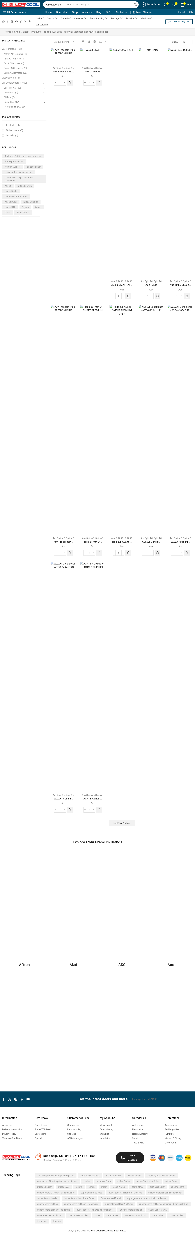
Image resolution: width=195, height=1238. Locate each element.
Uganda (57, 1221)
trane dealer (112, 1215)
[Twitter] (25, 21)
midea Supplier (30, 202)
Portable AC (132, 18)
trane (97, 1215)
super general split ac (47, 1204)
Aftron (24, 965)
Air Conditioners (10, 82)
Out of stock (14, 130)
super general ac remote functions (125, 1192)
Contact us (121, 12)
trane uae (42, 1221)
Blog (98, 12)
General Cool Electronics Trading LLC (106, 1230)
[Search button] (135, 4)
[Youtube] (16, 21)
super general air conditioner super (165, 1192)
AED (191, 12)
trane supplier (176, 1215)
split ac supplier (157, 1187)
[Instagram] (12, 21)
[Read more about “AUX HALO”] (157, 296)
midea (8, 186)
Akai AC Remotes (12, 58)
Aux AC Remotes (12, 63)
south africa (138, 1187)
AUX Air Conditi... (151, 541)
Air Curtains (42, 24)
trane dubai (157, 1215)
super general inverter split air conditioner (147, 1198)
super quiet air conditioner (49, 1215)
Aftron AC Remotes (13, 54)
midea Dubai (11, 202)
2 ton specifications (14, 161)
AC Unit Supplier (12, 167)
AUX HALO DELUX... (180, 284)
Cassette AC (80, 18)
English (181, 12)
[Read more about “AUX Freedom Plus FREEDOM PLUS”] (70, 83)
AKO (122, 965)
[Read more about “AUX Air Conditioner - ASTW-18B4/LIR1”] (99, 810)
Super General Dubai (111, 1198)
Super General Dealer (47, 1198)
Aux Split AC (59, 68)
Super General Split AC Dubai (119, 1204)
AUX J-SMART (92, 71)
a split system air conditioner (18, 172)
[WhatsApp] (3, 21)
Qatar (7, 212)
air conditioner (34, 167)
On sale (12, 135)
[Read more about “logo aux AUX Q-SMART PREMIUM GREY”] (128, 553)
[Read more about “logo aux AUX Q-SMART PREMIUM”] (99, 553)
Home (48, 12)
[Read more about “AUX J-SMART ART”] (128, 296)
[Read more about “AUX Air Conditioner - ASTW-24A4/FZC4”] (70, 810)
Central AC (52, 18)
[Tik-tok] (21, 21)
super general (177, 1187)
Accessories (9, 77)
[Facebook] (8, 21)
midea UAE (10, 207)
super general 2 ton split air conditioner (55, 1192)
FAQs (109, 12)
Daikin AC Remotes (13, 73)
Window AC (146, 18)
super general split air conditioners (53, 1210)
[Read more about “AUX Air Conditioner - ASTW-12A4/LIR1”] (157, 553)
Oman (38, 207)
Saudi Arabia (23, 212)
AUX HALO (151, 284)
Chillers (7, 97)
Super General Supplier (131, 1210)
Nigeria (25, 207)
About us (87, 12)
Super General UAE (157, 1210)
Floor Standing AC (99, 18)
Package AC (117, 18)
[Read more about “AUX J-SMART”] (99, 83)
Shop (75, 12)
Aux (63, 76)
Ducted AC (66, 18)
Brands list (62, 12)
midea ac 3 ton (25, 186)
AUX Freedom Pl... (63, 541)
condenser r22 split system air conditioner (19, 179)
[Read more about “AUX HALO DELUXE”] (187, 296)
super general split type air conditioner (95, 1210)
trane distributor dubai (135, 1215)
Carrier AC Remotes (13, 68)
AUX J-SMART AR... (121, 284)
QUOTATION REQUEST (179, 21)
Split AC (40, 18)
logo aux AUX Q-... (92, 541)
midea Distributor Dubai (16, 196)
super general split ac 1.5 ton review (81, 1204)
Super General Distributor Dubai (79, 1198)
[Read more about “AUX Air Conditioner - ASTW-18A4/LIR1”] (187, 553)
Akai (73, 965)
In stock (13, 125)
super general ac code (91, 1192)
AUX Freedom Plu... (63, 71)
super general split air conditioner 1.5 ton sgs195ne (163, 1204)
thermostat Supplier (78, 1215)
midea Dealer (11, 191)
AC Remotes (9, 48)
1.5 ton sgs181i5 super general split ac (23, 156)
